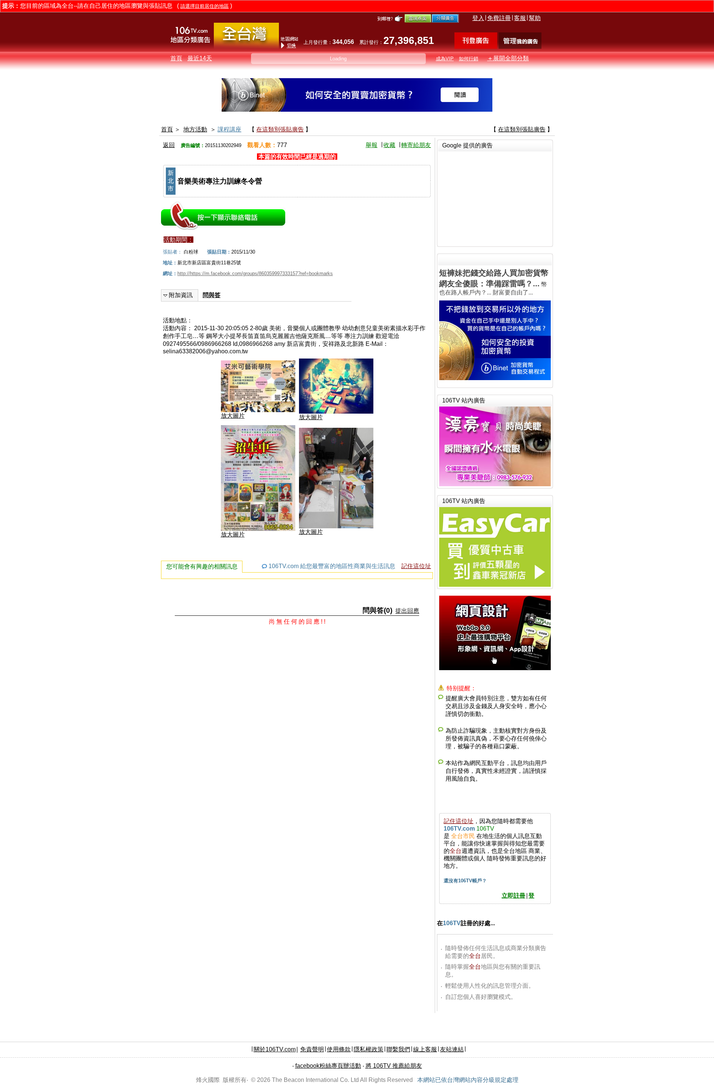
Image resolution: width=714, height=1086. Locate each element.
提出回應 (407, 611)
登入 (478, 18)
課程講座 (229, 129)
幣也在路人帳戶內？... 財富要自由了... (494, 282)
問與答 (212, 295)
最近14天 (199, 58)
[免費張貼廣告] (475, 47)
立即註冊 (513, 895)
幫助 (535, 18)
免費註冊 (499, 18)
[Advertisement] (495, 198)
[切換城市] (246, 47)
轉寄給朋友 (416, 145)
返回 (169, 145)
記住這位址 (416, 566)
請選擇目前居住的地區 (204, 6)
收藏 (389, 145)
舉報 (371, 145)
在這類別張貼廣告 (280, 129)
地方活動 (195, 129)
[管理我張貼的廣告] (520, 47)
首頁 (176, 58)
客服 (520, 18)
